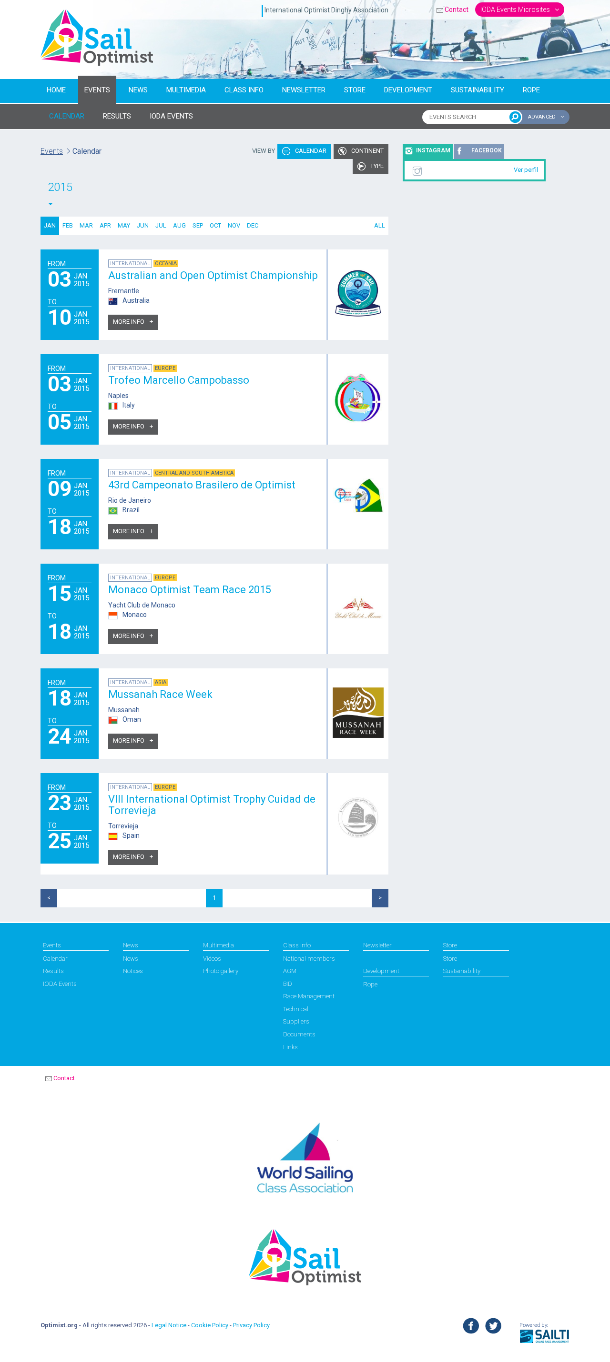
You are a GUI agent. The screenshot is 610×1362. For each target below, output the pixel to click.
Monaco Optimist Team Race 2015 (189, 590)
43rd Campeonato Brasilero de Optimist (201, 485)
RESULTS (117, 116)
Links (290, 1047)
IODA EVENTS (171, 116)
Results (53, 970)
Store (355, 90)
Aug (179, 225)
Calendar (310, 150)
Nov (234, 225)
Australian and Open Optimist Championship (213, 275)
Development (408, 90)
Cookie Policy (209, 1325)
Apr (105, 225)
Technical (295, 1009)
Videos (212, 958)
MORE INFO (129, 321)
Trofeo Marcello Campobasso (178, 380)
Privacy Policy (251, 1325)
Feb (67, 225)
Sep (198, 225)
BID (287, 983)
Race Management (309, 996)
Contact (456, 9)
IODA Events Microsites (515, 9)
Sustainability (477, 90)
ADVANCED (542, 117)
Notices (133, 970)
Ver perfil (526, 169)
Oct (215, 225)
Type (376, 165)
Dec (252, 225)
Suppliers (296, 1021)
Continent (367, 150)
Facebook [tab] (486, 150)
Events (97, 90)
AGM (289, 970)
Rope (531, 90)
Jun (143, 225)
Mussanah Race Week (160, 694)
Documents (299, 1034)
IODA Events (60, 983)
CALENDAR (66, 116)
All (379, 225)
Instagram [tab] (433, 150)
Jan (50, 225)
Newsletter (303, 90)
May (124, 225)
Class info (244, 90)
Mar (86, 225)
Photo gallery (220, 970)
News (138, 90)
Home (56, 90)
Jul (160, 225)
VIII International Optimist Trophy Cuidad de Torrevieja (211, 804)
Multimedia (186, 90)
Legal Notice (169, 1325)
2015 (60, 187)
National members (309, 958)
